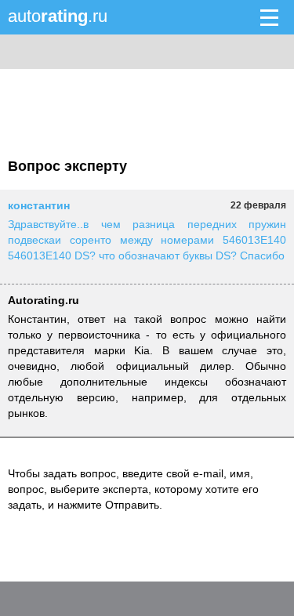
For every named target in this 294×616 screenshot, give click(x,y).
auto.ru (57, 16)
